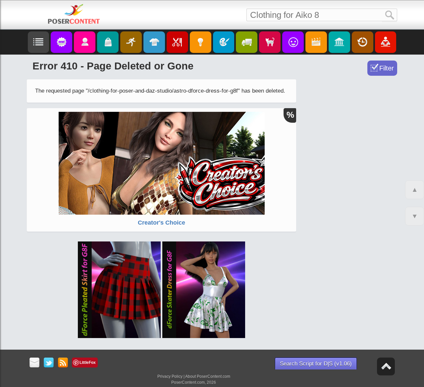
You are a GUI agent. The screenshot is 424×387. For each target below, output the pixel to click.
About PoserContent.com (207, 376)
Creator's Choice (161, 222)
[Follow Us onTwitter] (48, 363)
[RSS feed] (63, 363)
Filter (386, 68)
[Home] (74, 14)
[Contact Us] (34, 363)
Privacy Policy (170, 376)
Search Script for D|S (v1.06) (316, 364)
